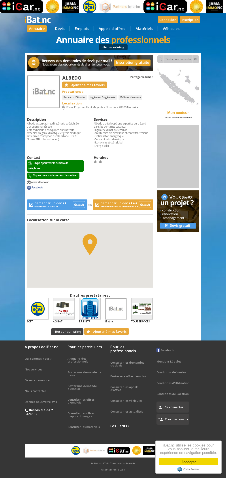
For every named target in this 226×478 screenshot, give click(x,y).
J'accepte (188, 461)
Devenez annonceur (39, 380)
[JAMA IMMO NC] (64, 6)
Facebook (37, 187)
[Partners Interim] (114, 6)
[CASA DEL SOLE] (46, 6)
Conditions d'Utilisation (172, 383)
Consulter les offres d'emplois (81, 401)
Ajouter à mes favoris (88, 85)
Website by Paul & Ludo (113, 469)
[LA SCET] (83, 6)
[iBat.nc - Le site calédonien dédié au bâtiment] (38, 19)
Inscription (190, 19)
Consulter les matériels (84, 427)
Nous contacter (35, 391)
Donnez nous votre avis (41, 402)
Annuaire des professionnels (78, 360)
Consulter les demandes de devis (127, 364)
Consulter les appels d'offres (124, 388)
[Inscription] (90, 63)
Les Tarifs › (119, 426)
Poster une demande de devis (84, 373)
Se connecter (174, 407)
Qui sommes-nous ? (38, 359)
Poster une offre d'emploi (128, 376)
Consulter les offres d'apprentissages (81, 414)
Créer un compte (176, 419)
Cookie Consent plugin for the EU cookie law (188, 469)
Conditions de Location (172, 394)
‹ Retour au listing (113, 47)
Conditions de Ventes (171, 372)
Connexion (167, 19)
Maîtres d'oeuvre (130, 97)
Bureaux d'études (74, 97)
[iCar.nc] (159, 6)
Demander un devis (59, 204)
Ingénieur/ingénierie (102, 97)
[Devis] (178, 211)
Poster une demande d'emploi (82, 387)
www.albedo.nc (40, 182)
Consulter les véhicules (126, 401)
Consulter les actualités (126, 411)
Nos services (33, 369)
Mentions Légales (168, 361)
